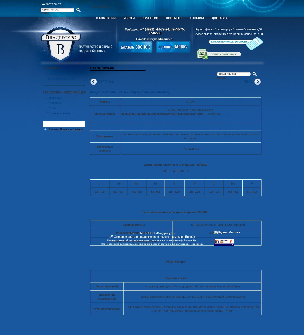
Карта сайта (53, 4)
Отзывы (197, 18)
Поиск (45, 13)
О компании (106, 18)
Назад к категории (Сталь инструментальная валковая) (129, 92)
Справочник (54, 97)
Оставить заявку (173, 47)
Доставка (219, 18)
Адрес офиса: (204, 29)
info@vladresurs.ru (160, 39)
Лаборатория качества (61, 79)
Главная (77, 44)
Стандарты (54, 103)
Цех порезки (54, 73)
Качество (150, 18)
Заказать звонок (135, 47)
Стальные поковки (58, 113)
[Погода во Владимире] (64, 125)
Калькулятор (235, 44)
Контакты (174, 18)
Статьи (51, 108)
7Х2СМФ (105, 81)
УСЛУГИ (129, 18)
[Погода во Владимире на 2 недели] (72, 129)
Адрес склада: (204, 34)
